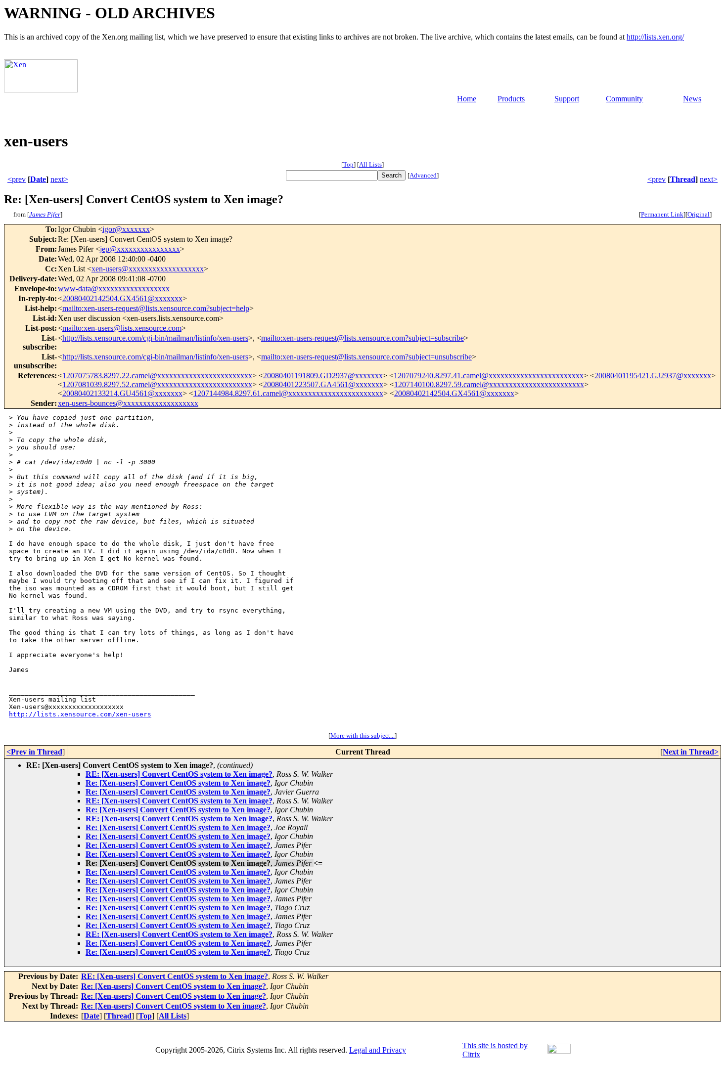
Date (38, 179)
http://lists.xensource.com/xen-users (80, 714)
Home (466, 98)
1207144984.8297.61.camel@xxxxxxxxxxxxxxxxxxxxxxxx (288, 393)
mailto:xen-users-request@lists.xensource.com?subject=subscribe (362, 338)
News (692, 98)
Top (348, 164)
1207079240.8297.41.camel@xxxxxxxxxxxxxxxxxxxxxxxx (489, 375)
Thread (682, 179)
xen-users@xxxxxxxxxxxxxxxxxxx (147, 269)
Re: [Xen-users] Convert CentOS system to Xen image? (178, 783)
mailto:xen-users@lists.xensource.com (122, 328)
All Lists (370, 164)
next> (59, 179)
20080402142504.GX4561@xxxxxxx (122, 298)
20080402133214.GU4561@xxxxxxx (122, 393)
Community (624, 98)
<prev (16, 179)
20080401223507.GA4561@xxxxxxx (323, 384)
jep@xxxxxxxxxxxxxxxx (140, 249)
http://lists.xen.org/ (655, 37)
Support (566, 98)
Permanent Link (662, 214)
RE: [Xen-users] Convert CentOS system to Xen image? (179, 774)
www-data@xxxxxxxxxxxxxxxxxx (114, 288)
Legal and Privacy (377, 1050)
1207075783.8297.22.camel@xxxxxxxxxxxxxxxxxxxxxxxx (157, 375)
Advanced (423, 175)
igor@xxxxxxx (126, 229)
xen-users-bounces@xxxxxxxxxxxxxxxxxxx (128, 403)
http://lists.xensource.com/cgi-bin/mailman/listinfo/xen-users (155, 338)
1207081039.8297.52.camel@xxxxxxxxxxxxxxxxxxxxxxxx (157, 384)
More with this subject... (362, 735)
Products (511, 98)
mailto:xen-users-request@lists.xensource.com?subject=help (155, 308)
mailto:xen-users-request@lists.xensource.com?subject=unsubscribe (366, 357)
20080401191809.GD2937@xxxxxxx (323, 375)
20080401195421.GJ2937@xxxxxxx (652, 375)
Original (698, 214)
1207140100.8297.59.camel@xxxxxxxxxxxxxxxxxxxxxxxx (489, 384)
